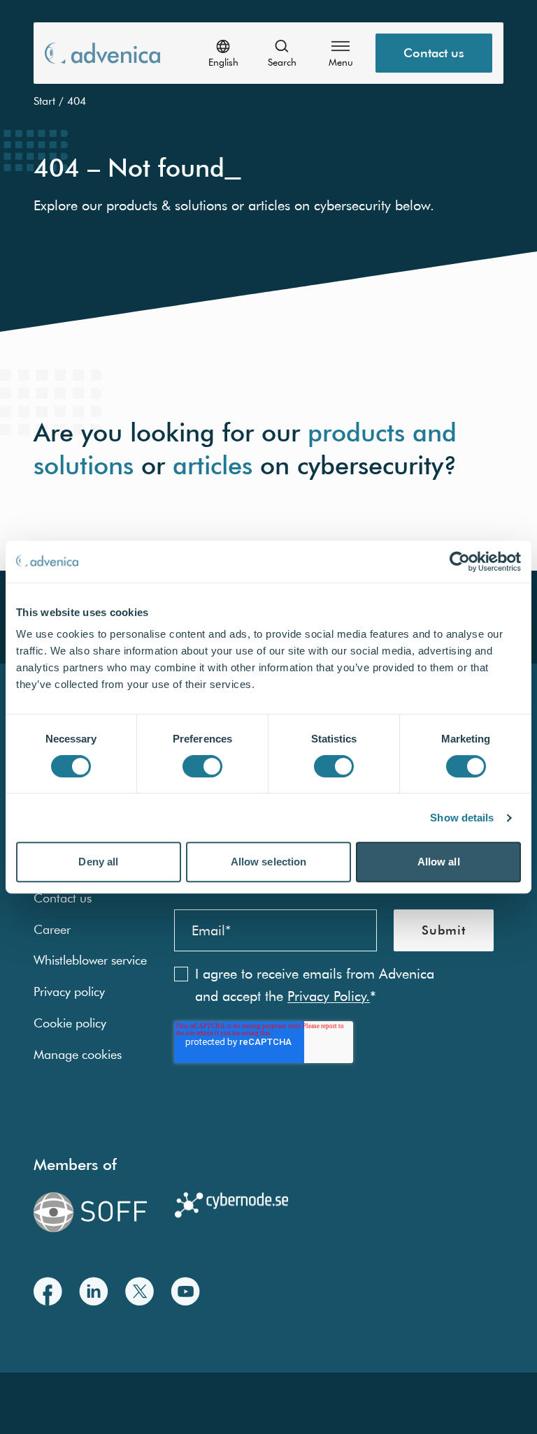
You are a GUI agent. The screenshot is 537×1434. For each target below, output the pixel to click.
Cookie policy (70, 1023)
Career (52, 929)
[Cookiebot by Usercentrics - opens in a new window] (460, 561)
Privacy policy (69, 991)
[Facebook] (48, 1291)
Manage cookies (78, 1054)
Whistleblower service (90, 960)
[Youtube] (185, 1291)
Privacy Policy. (328, 995)
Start (44, 101)
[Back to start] (102, 53)
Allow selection (269, 862)
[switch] (202, 766)
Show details (462, 818)
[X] (139, 1291)
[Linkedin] (93, 1291)
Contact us (433, 53)
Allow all (438, 862)
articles (212, 464)
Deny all (98, 862)
